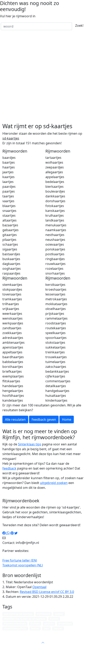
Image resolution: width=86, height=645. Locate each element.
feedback (9, 468)
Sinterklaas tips (29, 444)
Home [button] (66, 419)
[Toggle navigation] (78, 634)
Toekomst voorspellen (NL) (22, 565)
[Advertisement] (43, 77)
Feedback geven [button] (44, 419)
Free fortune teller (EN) (19, 560)
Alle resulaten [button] (15, 419)
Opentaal (39, 587)
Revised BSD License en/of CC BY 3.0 (47, 592)
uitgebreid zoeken (54, 483)
